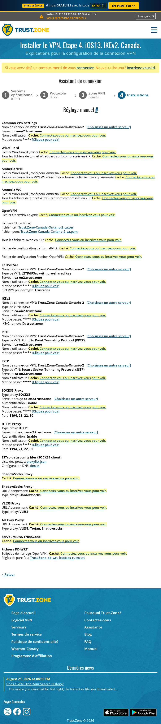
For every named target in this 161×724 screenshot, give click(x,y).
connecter (85, 67)
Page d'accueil (23, 612)
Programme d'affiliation (31, 655)
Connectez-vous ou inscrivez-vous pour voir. (73, 135)
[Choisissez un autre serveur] (109, 127)
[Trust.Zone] (25, 29)
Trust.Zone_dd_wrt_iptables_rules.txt (57, 557)
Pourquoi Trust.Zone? (102, 612)
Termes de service (26, 634)
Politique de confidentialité (34, 641)
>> (66, 18)
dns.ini (35, 466)
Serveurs (18, 627)
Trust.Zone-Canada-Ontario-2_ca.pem (49, 231)
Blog (88, 634)
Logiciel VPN (21, 620)
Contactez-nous (97, 620)
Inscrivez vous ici (141, 67)
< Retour (8, 574)
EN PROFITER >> (123, 6)
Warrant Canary (25, 648)
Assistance (93, 627)
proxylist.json (37, 461)
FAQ (87, 641)
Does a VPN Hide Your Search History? (35, 684)
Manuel (90, 648)
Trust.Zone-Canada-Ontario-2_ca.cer (45, 227)
